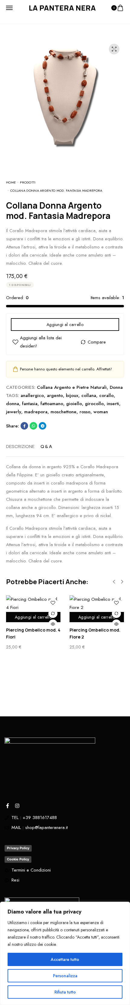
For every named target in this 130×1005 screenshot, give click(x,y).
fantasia (29, 403)
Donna (116, 387)
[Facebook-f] (7, 806)
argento (55, 395)
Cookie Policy (18, 859)
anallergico (32, 395)
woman (100, 411)
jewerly (13, 411)
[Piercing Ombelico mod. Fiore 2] (97, 603)
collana (88, 395)
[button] (114, 582)
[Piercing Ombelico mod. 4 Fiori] (33, 603)
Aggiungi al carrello (65, 325)
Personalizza (65, 976)
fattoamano (52, 403)
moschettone (63, 411)
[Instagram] (17, 806)
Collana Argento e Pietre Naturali (72, 387)
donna (12, 403)
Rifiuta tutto (65, 992)
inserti (113, 403)
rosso (85, 411)
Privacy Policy (18, 848)
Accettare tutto (65, 959)
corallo (106, 395)
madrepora (35, 411)
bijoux (72, 395)
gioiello (74, 403)
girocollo (94, 403)
